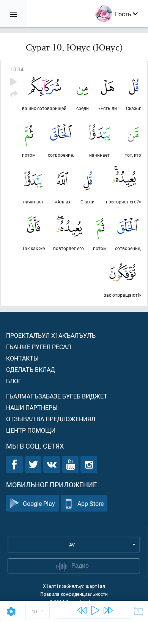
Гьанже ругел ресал (38, 347)
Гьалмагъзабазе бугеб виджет (56, 396)
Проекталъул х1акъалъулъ (51, 335)
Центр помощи (30, 430)
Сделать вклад (30, 369)
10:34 (17, 69)
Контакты (22, 358)
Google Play (39, 503)
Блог (14, 381)
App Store (90, 503)
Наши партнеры (32, 407)
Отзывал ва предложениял (50, 419)
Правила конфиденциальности (74, 594)
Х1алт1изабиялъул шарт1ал (74, 586)
